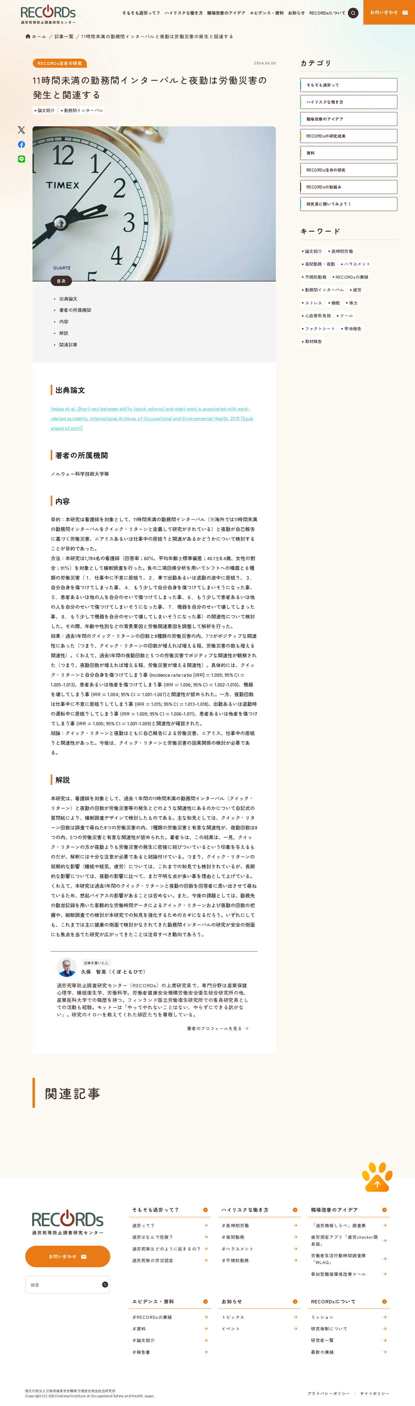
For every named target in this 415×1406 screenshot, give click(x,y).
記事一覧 (64, 36)
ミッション (322, 1317)
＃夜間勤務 (233, 1237)
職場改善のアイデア (226, 13)
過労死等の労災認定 (152, 1260)
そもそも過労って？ (141, 13)
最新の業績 (322, 1352)
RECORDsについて (327, 13)
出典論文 (68, 298)
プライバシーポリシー (328, 1393)
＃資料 (139, 1329)
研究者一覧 (322, 1340)
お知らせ (296, 13)
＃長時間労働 (235, 1225)
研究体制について (329, 1329)
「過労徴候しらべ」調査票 (338, 1225)
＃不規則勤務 (235, 1260)
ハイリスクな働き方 (184, 13)
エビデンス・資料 (267, 13)
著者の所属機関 (75, 310)
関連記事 (68, 344)
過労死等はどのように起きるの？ (166, 1249)
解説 (63, 333)
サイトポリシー (375, 1393)
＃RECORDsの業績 (152, 1317)
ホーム (39, 36)
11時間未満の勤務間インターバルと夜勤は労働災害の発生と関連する (157, 36)
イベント (230, 1329)
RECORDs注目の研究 (60, 63)
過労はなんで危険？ (152, 1237)
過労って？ (143, 1225)
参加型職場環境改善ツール (338, 1274)
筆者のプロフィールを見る (214, 1028)
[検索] (105, 1285)
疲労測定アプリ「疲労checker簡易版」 (344, 1240)
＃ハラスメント (237, 1249)
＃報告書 (141, 1352)
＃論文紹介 (143, 1340)
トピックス (233, 1317)
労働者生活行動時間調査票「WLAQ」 (338, 1258)
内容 (63, 321)
